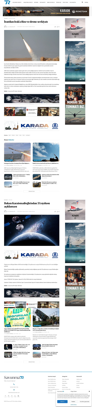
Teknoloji (58, 2)
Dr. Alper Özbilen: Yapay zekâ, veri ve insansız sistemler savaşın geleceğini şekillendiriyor (21, 361)
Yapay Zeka (65, 2)
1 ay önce (16, 348)
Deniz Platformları (52, 397)
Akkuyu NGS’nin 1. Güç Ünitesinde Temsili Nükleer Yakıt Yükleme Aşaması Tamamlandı (50, 368)
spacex (25, 313)
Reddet (73, 401)
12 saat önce (17, 165)
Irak (20, 135)
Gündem (36, 2)
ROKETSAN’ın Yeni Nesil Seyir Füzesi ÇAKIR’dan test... (46, 163)
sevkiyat (28, 135)
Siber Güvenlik (51, 2)
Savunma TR (12, 26)
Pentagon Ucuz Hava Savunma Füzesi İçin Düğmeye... (17, 163)
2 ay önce (16, 363)
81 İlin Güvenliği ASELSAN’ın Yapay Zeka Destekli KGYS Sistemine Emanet (21, 368)
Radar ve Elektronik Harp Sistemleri (53, 404)
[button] (89, 391)
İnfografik (42, 2)
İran (24, 135)
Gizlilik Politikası (74, 404)
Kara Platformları (52, 395)
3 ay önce (44, 371)
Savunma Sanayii (17, 2)
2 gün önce (16, 185)
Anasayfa (6, 18)
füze (17, 135)
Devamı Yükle (32, 191)
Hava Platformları (52, 393)
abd (9, 135)
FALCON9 (20, 313)
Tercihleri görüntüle (84, 401)
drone (13, 135)
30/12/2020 (19, 26)
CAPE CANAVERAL (13, 313)
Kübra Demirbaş (10, 165)
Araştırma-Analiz (28, 2)
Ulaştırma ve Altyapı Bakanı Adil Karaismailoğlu (45, 313)
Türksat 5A (30, 313)
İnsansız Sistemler (52, 399)
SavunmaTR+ (73, 2)
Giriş (87, 2)
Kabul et (62, 401)
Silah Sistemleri (51, 401)
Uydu (6, 315)
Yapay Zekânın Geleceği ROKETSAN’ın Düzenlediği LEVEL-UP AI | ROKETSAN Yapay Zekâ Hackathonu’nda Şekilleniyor (17, 345)
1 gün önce (45, 165)
